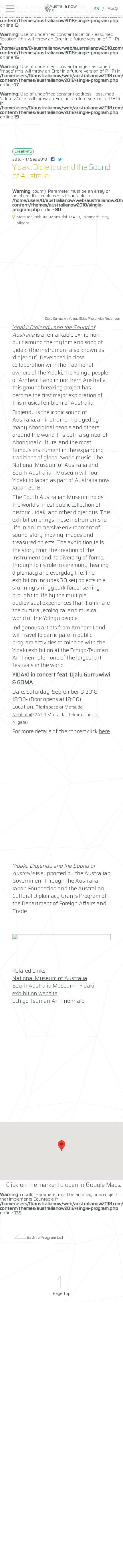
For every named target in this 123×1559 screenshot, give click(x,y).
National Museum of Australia (49, 978)
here (104, 731)
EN (96, 9)
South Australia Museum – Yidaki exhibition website (53, 989)
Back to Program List (44, 1237)
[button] (61, 1145)
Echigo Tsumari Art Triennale (48, 1001)
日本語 (112, 9)
